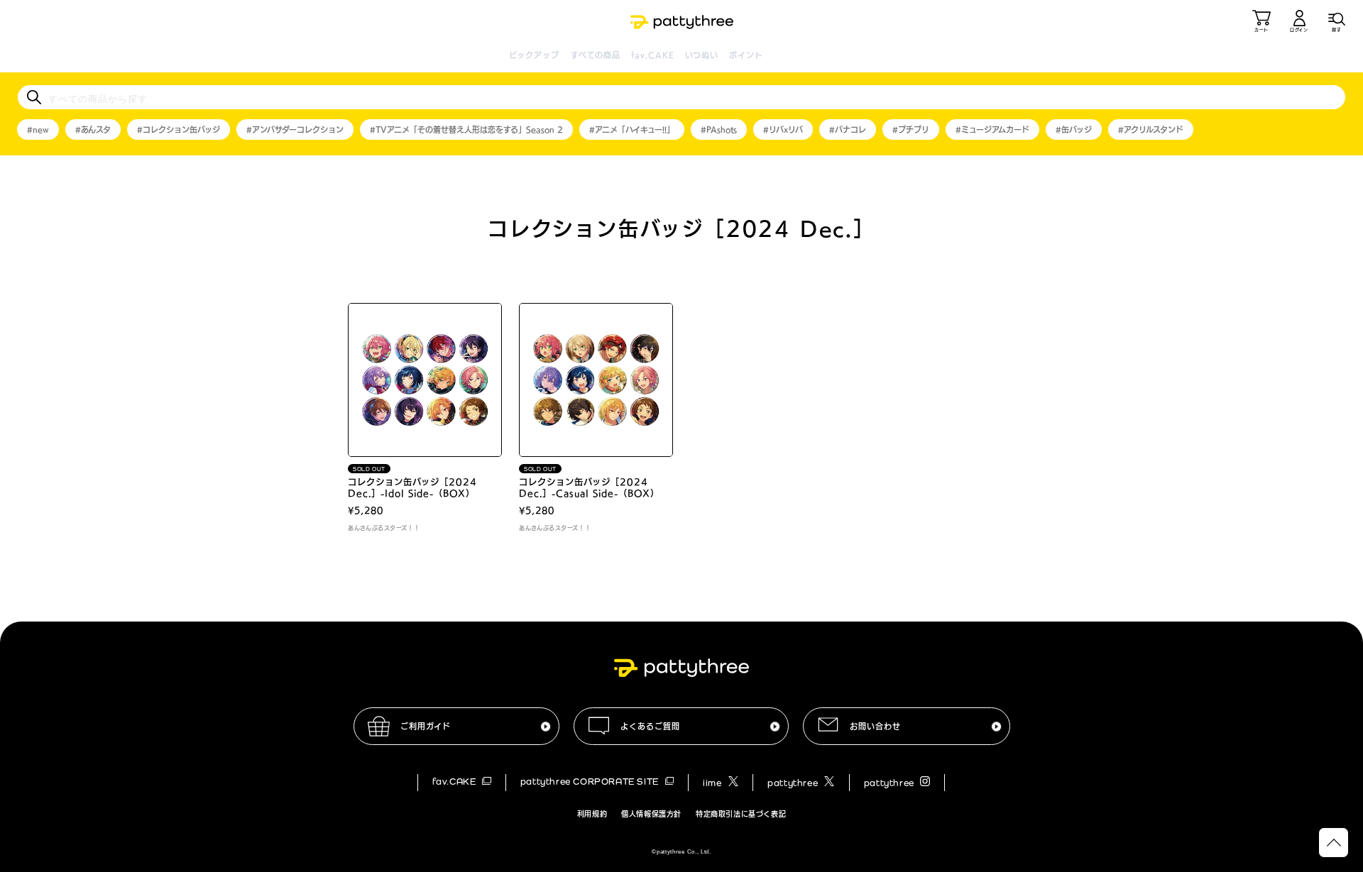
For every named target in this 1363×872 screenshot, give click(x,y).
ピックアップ (534, 55)
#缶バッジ (1074, 129)
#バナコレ (847, 129)
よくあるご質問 (650, 726)
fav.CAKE (652, 55)
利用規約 (592, 813)
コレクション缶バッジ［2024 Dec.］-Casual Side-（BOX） (589, 487)
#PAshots (719, 129)
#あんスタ (93, 129)
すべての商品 (596, 55)
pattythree (794, 783)
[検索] (34, 97)
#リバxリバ (783, 129)
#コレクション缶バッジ (178, 129)
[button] (1336, 21)
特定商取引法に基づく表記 (741, 813)
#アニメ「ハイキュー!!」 (631, 129)
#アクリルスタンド (1150, 129)
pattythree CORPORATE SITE (591, 781)
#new (38, 129)
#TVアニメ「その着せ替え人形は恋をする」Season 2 (466, 129)
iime (713, 783)
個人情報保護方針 (651, 813)
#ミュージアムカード (992, 129)
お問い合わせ (875, 726)
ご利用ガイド (425, 726)
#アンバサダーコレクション (295, 129)
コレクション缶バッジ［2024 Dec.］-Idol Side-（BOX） (412, 487)
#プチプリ (910, 129)
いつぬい (701, 55)
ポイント (745, 55)
